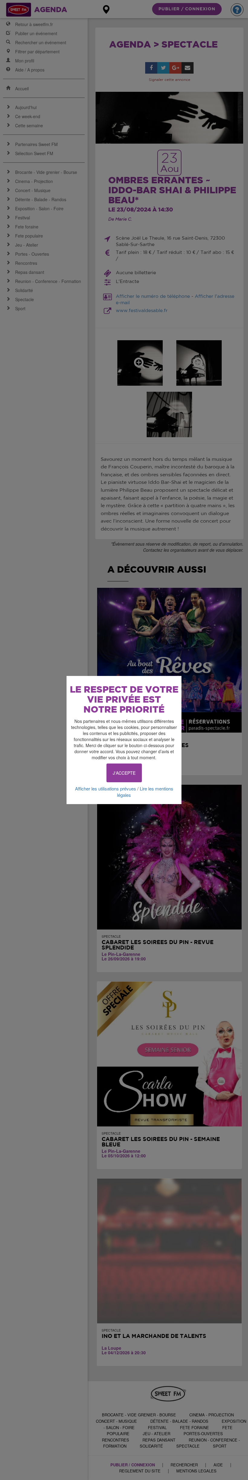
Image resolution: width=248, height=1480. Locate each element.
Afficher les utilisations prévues (105, 788)
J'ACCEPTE (124, 773)
